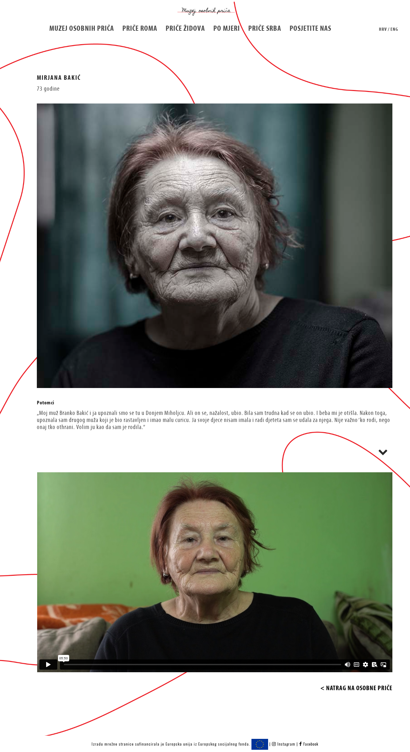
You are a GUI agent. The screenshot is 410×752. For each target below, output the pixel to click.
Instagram (286, 744)
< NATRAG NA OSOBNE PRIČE (356, 688)
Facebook (310, 744)
